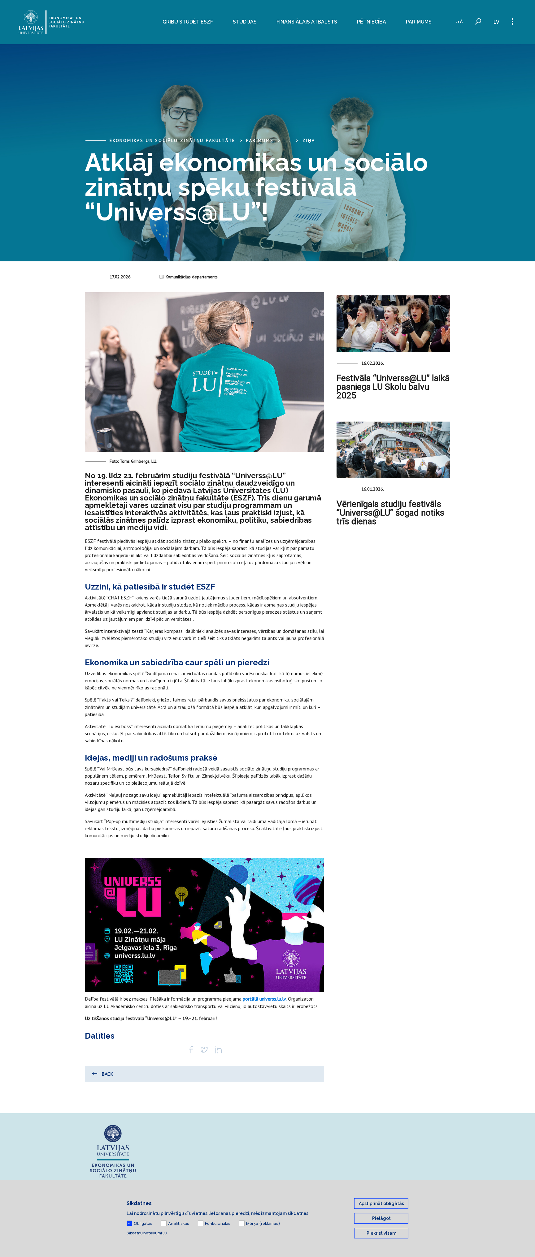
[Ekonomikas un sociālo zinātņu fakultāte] (51, 22)
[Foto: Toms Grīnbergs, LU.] (204, 374)
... (288, 140)
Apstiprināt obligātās (381, 1203)
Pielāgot (381, 1218)
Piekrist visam (381, 1233)
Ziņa (308, 140)
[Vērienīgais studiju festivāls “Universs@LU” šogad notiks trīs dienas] (393, 450)
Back (107, 1074)
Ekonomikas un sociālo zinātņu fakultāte (172, 140)
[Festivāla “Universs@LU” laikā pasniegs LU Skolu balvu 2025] (393, 323)
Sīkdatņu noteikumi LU (147, 1233)
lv (496, 22)
